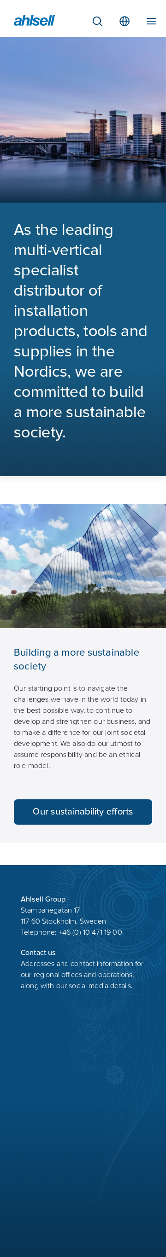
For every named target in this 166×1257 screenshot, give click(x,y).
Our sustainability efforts (83, 812)
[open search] (97, 21)
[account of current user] (151, 19)
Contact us (38, 953)
